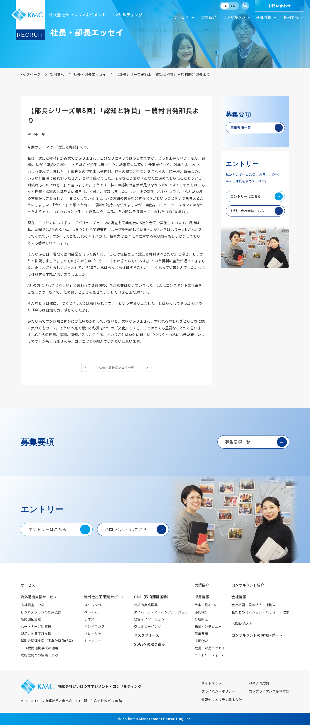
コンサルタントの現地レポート (256, 635)
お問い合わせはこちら (247, 210)
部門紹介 (201, 612)
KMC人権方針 (259, 683)
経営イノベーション (149, 619)
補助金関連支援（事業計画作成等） (48, 640)
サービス (181, 17)
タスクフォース (146, 635)
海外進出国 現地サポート (104, 596)
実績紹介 (209, 17)
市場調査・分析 (32, 604)
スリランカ (92, 604)
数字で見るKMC (206, 604)
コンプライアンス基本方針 (269, 691)
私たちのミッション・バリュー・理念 (260, 612)
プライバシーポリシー (218, 691)
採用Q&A (201, 640)
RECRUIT (30, 35)
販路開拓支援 (31, 619)
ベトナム (91, 612)
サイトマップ (211, 683)
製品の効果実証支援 (36, 633)
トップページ (30, 74)
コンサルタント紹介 (247, 585)
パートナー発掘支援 (36, 626)
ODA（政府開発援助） (152, 596)
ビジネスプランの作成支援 (41, 612)
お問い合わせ (279, 5)
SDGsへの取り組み (149, 644)
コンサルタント (236, 17)
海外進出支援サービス (39, 596)
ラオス (89, 619)
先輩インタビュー (208, 626)
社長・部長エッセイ (90, 74)
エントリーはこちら (245, 196)
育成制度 (201, 619)
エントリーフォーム (209, 654)
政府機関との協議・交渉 (39, 654)
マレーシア (92, 633)
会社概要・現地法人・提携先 (253, 604)
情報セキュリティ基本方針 (221, 699)
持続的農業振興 (146, 604)
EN (233, 5)
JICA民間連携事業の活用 (39, 647)
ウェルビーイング (147, 626)
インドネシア (94, 626)
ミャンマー (92, 640)
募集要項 (201, 633)
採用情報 (291, 17)
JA (225, 5)
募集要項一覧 (240, 127)
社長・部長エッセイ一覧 (116, 367)
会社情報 (263, 17)
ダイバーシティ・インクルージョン (161, 612)
